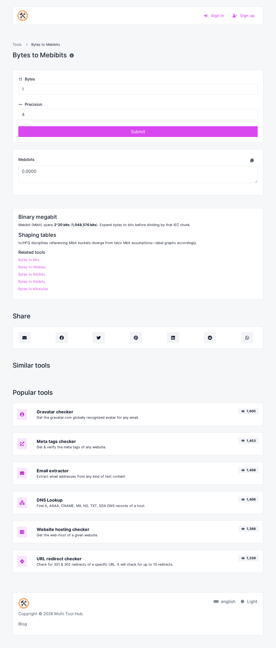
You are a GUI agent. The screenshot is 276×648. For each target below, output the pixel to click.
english (227, 601)
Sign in (217, 15)
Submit (138, 131)
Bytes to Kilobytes (33, 289)
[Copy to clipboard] (252, 160)
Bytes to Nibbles (32, 267)
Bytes (29, 79)
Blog (22, 623)
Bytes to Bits (28, 260)
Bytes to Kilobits (31, 274)
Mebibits (26, 159)
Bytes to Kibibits (31, 282)
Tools (17, 45)
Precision (33, 104)
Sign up (246, 15)
